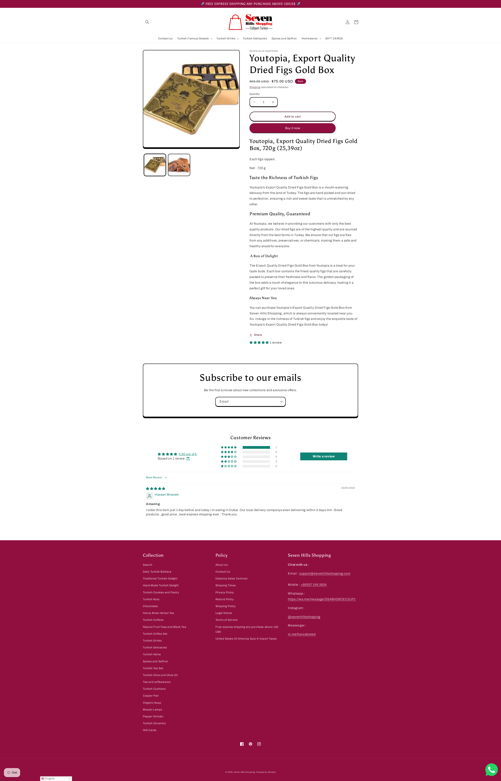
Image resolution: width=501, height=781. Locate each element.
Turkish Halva (152, 654)
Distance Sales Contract (231, 578)
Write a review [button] (324, 456)
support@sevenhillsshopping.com (324, 573)
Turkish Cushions (154, 688)
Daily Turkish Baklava (157, 571)
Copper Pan (151, 695)
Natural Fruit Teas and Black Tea (164, 626)
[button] (147, 22)
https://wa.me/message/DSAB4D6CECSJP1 (322, 599)
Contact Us (222, 571)
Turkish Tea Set (153, 668)
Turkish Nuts (151, 599)
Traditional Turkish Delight (160, 578)
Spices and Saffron (155, 661)
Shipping (255, 87)
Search (147, 564)
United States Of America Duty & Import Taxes (246, 638)
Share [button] (258, 334)
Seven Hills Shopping (244, 772)
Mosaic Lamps (152, 709)
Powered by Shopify (266, 772)
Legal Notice (223, 613)
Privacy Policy (224, 592)
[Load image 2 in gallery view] (179, 165)
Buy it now (292, 128)
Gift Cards (149, 730)
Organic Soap (152, 702)
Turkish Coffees (153, 619)
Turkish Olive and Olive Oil (160, 675)
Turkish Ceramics (154, 723)
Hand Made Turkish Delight (161, 585)
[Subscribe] (281, 401)
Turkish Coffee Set (155, 633)
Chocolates (150, 606)
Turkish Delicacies (155, 647)
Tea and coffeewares (156, 682)
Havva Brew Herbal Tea (158, 613)
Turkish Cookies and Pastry (161, 592)
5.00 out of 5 (188, 454)
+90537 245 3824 (314, 584)
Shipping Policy (225, 606)
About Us (221, 564)
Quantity (255, 94)
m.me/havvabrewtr (302, 634)
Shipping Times (225, 585)
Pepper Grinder (153, 716)
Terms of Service (226, 619)
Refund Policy (224, 599)
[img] (155, 488)
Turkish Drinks (152, 640)
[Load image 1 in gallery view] (155, 165)
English (49, 778)
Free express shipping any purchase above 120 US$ (246, 629)
